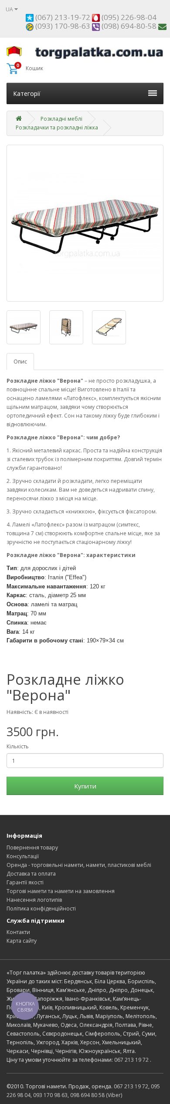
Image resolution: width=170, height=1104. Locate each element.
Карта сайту (22, 940)
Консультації (23, 856)
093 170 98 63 (50, 1095)
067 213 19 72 (131, 1059)
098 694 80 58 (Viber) (96, 1095)
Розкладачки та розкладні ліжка (57, 127)
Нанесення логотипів (34, 900)
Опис (20, 361)
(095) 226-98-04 (128, 17)
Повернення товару (32, 847)
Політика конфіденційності (41, 908)
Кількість (18, 746)
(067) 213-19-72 (62, 17)
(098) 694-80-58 (128, 26)
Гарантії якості (25, 882)
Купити (85, 785)
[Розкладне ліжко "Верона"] (85, 223)
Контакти (18, 932)
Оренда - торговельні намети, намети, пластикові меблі (79, 865)
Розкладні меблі (61, 118)
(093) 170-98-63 (62, 26)
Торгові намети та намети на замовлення (61, 891)
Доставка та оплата (31, 873)
